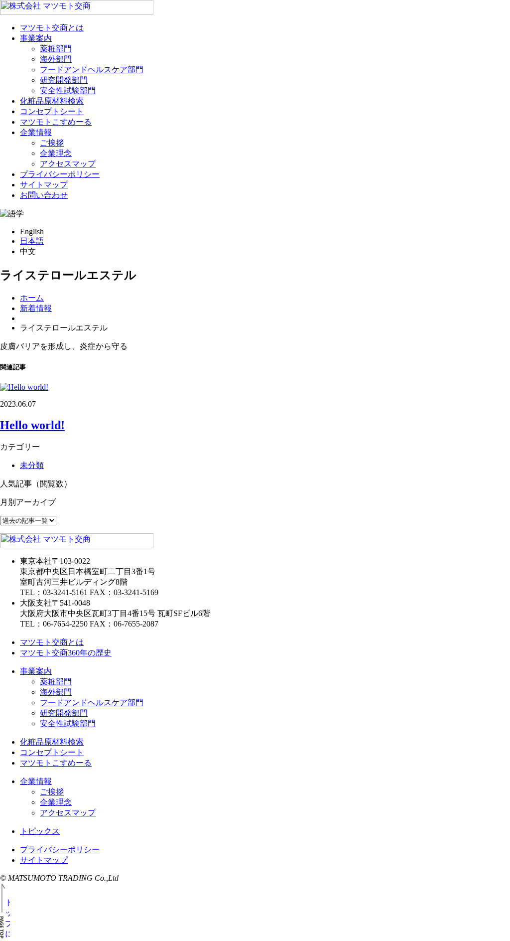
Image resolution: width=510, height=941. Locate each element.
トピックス (40, 831)
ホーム (32, 298)
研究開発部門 (64, 80)
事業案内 (36, 38)
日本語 (32, 241)
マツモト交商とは (52, 27)
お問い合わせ (44, 195)
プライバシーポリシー (60, 174)
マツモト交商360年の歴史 (66, 652)
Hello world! (32, 425)
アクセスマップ (68, 163)
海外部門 (56, 59)
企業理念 (56, 153)
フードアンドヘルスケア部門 (91, 69)
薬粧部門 (56, 48)
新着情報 (36, 308)
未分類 (32, 465)
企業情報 (36, 132)
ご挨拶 (52, 143)
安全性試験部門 (68, 90)
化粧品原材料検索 (52, 101)
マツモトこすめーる (56, 122)
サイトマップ (44, 184)
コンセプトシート (52, 111)
